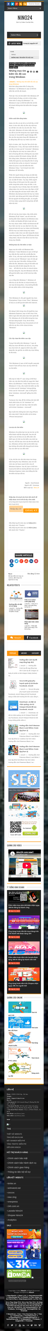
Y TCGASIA (29, 1321)
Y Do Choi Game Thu (29, 1314)
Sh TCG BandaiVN (33, 1304)
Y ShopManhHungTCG (29, 1317)
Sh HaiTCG (18, 1307)
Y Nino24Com (11, 1314)
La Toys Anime (34, 1297)
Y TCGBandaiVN (25, 1319)
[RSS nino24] (20, 4)
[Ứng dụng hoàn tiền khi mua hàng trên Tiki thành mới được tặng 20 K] (24, 917)
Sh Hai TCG (22, 1304)
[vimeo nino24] (39, 1325)
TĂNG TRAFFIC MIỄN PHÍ (16, 1144)
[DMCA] (19, 1277)
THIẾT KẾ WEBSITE (14, 1134)
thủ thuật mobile (31, 63)
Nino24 (25, 17)
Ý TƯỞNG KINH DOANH (15, 887)
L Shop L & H (21, 1295)
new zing (12, 1197)
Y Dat (19, 1314)
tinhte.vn (12, 1183)
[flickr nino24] (28, 1325)
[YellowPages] (36, 1277)
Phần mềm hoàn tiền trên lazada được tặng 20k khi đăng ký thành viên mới (23, 958)
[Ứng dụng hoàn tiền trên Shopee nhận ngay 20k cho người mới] (24, 969)
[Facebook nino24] (8, 4)
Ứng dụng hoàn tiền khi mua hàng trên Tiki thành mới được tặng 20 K (23, 932)
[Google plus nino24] (16, 4)
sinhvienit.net (14, 1188)
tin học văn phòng (29, 65)
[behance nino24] (36, 1325)
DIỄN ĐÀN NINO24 (14, 1147)
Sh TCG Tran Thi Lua (27, 1306)
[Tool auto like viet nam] (20, 1028)
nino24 (12, 82)
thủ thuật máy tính (20, 63)
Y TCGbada (36, 1319)
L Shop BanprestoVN (25, 1299)
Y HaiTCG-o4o (18, 1316)
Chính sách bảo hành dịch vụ (22, 1163)
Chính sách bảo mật (17, 1158)
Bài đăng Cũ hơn (34, 574)
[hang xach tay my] (20, 1073)
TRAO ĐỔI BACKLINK (15, 1137)
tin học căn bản (19, 65)
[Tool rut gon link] (20, 1012)
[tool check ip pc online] (20, 1058)
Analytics (12, 1220)
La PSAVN (24, 1297)
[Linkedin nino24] (24, 1325)
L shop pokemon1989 (34, 1295)
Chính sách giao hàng (18, 1167)
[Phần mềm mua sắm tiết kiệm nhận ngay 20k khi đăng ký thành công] (24, 893)
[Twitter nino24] (12, 4)
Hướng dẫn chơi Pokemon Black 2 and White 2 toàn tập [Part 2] (29, 728)
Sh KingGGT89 (21, 1309)
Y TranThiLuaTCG (30, 1316)
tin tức (11, 67)
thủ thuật (12, 63)
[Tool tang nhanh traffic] (20, 1043)
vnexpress (13, 1201)
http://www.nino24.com (19, 1096)
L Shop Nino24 (11, 1295)
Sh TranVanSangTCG (30, 1307)
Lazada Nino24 (15, 1211)
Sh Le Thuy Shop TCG (13, 1302)
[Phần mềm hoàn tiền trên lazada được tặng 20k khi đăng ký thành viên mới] (24, 943)
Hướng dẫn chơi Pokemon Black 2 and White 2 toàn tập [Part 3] (29, 749)
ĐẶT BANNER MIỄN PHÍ (16, 1141)
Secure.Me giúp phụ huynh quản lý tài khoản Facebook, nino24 (28, 683)
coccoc (11, 1192)
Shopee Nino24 (15, 1215)
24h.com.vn (13, 1206)
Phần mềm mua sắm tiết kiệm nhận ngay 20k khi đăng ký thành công (24, 906)
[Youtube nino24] (20, 1325)
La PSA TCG (37, 1299)
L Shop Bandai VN (13, 1297)
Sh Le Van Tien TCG (29, 1302)
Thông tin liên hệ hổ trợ (19, 1172)
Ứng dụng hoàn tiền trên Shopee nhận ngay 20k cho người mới (23, 984)
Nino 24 (36, 488)
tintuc (13, 54)
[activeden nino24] (32, 1325)
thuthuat (12, 65)
